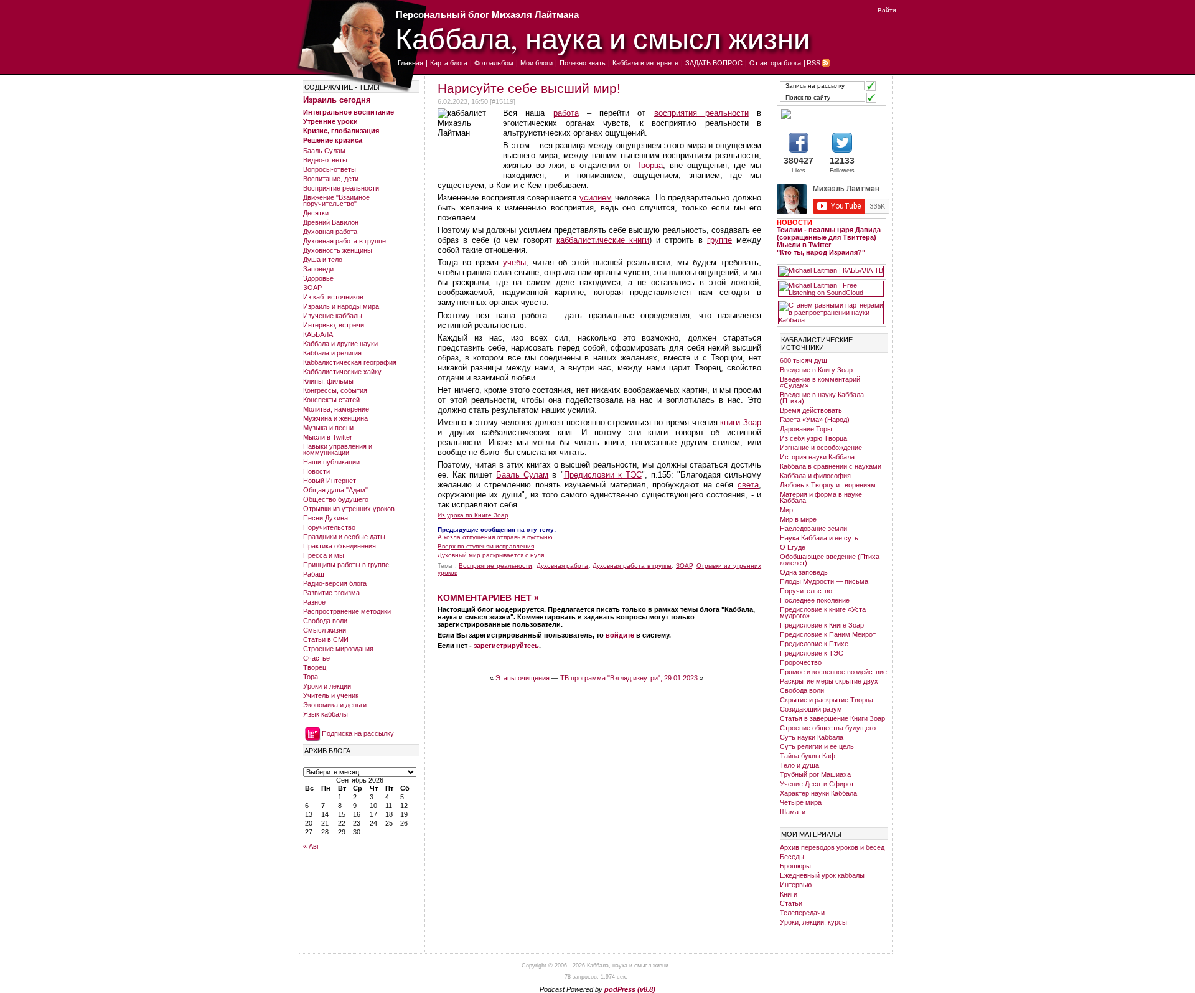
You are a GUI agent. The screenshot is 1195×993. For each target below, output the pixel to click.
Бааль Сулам (324, 150)
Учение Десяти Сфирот (817, 784)
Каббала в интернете (645, 63)
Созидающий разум (811, 709)
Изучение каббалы (332, 315)
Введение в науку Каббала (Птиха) (822, 398)
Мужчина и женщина (335, 418)
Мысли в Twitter (327, 437)
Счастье (316, 658)
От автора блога (775, 63)
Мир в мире (798, 519)
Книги (788, 894)
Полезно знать (583, 63)
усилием (595, 197)
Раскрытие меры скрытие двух (829, 681)
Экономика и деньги (335, 704)
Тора (310, 676)
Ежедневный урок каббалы (822, 875)
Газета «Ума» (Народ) (815, 419)
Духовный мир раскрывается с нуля (491, 555)
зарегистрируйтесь (506, 645)
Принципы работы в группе (346, 564)
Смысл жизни (324, 630)
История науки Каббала (817, 457)
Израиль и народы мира (341, 306)
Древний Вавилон (330, 222)
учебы (514, 262)
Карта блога (448, 63)
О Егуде (792, 547)
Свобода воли (325, 620)
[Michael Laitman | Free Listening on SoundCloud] (831, 289)
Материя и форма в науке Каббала (821, 497)
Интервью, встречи (333, 325)
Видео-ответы (325, 160)
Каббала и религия (332, 353)
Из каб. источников (333, 297)
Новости (316, 471)
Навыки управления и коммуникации (337, 449)
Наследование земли (813, 528)
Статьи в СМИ (326, 639)
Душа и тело (322, 259)
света (748, 484)
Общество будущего (335, 499)
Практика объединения (339, 546)
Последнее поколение (815, 600)
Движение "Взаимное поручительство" (336, 200)
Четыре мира (801, 802)
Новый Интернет (329, 480)
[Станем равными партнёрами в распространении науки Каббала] (831, 312)
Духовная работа (330, 231)
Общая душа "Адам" (335, 490)
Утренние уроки (330, 121)
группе (719, 240)
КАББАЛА (318, 334)
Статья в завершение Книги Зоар (832, 718)
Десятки (316, 213)
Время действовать (811, 410)
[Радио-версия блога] (831, 114)
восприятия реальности (701, 113)
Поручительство (329, 527)
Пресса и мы (323, 555)
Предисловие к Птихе (814, 644)
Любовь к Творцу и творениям (828, 485)
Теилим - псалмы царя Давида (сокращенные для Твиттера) (829, 233)
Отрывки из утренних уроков (349, 508)
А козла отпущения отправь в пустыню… (498, 537)
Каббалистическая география (349, 362)
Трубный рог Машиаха (815, 774)
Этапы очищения (522, 678)
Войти (887, 10)
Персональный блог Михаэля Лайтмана (487, 14)
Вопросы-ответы (329, 169)
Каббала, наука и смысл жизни (602, 37)
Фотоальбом (493, 63)
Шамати (792, 812)
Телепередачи (802, 913)
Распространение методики (347, 611)
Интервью (796, 885)
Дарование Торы (806, 429)
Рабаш (313, 574)
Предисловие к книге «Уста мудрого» (823, 612)
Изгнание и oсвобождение (821, 448)
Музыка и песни (328, 427)
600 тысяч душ (803, 360)
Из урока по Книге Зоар (473, 515)
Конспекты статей (331, 399)
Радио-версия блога (335, 583)
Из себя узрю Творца (813, 438)
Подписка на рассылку (358, 733)
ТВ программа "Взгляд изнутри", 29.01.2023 (629, 678)
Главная (410, 63)
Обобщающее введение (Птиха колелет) (829, 559)
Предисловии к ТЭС (603, 474)
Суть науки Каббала (811, 737)
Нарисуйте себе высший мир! (529, 88)
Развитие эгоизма (331, 592)
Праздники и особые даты (344, 536)
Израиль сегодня (337, 100)
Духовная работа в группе (344, 241)
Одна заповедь (804, 572)
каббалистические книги (602, 240)
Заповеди (318, 269)
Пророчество (801, 662)
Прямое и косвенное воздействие (833, 672)
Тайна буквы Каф (807, 756)
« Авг (311, 846)
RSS (813, 63)
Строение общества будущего (828, 728)
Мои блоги (536, 63)
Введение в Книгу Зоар (816, 370)
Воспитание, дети (330, 178)
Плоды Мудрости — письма (824, 581)
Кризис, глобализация (341, 130)
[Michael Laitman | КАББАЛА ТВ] (831, 271)
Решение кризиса (332, 140)
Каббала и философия (815, 476)
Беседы (792, 857)
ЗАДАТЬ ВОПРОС (714, 63)
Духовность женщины (337, 250)
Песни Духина (325, 518)
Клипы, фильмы (328, 381)
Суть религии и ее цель (817, 746)
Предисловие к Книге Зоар (822, 625)
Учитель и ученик (330, 695)
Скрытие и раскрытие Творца (826, 700)
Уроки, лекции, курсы (813, 922)
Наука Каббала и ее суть (819, 538)
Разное (314, 602)
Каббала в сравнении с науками (830, 466)
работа (566, 113)
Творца (650, 165)
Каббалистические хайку (342, 371)
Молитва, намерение (336, 409)
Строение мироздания (338, 648)
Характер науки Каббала (818, 793)
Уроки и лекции (327, 686)
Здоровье (318, 278)
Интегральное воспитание (348, 112)
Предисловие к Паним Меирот (828, 634)
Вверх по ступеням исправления (486, 546)
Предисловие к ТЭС (811, 653)
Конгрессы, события (335, 390)
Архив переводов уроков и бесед (832, 847)
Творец (314, 667)
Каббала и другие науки (340, 343)
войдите (620, 635)
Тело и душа (799, 765)
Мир (786, 510)
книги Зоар (740, 422)
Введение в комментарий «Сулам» (820, 382)
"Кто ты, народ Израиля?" (821, 252)
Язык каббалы (325, 714)
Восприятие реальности (341, 188)
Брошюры (795, 866)
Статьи (791, 903)
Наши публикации (331, 462)
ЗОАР (312, 287)
